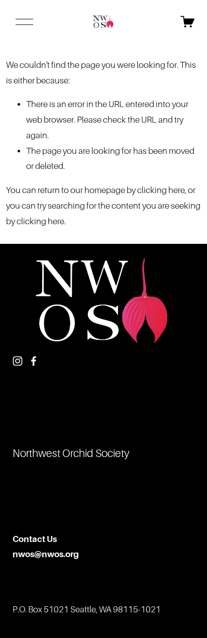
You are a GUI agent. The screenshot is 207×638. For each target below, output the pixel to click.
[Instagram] (18, 361)
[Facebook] (34, 361)
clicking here (161, 190)
